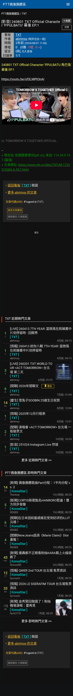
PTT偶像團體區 (10, 13)
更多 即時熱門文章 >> (36, 621)
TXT (24, 13)
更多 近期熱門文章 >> (36, 460)
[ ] (14, 337)
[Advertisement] (36, 271)
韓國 (22, 185)
